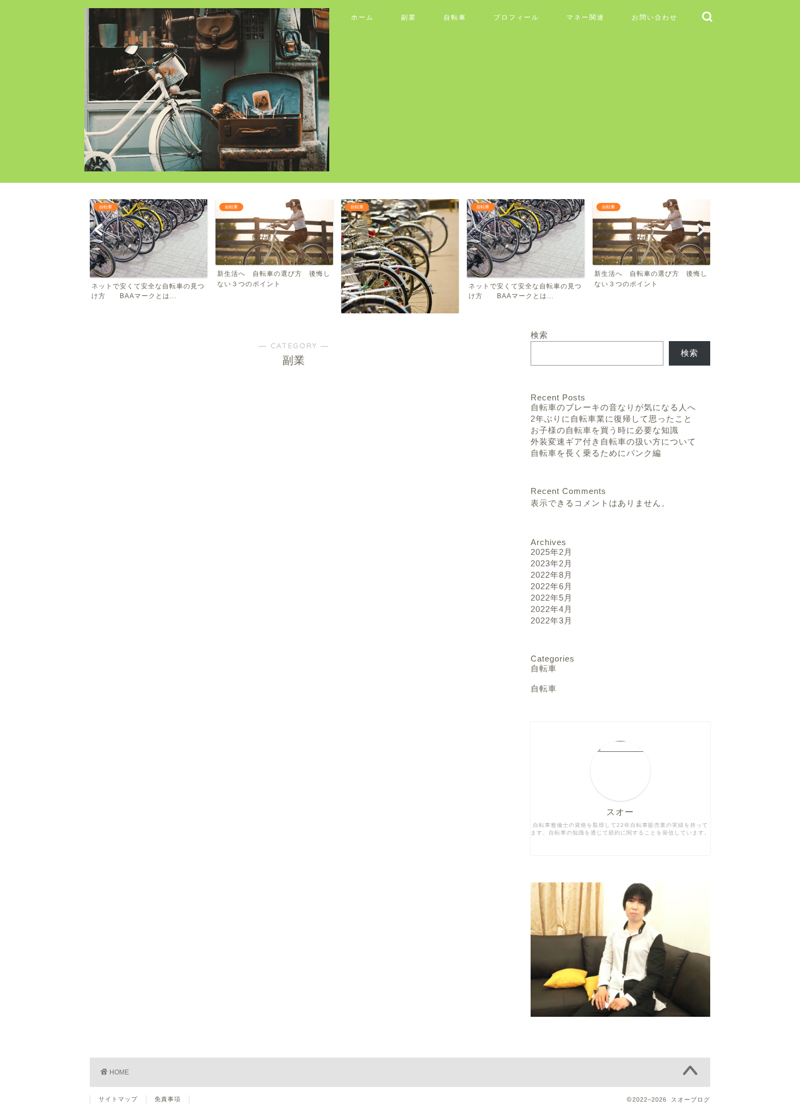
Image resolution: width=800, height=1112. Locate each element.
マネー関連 (586, 17)
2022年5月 (552, 597)
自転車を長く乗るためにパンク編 (596, 453)
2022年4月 (552, 609)
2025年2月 (552, 552)
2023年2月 (552, 563)
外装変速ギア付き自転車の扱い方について (613, 441)
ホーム (362, 17)
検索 (539, 334)
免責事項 (168, 1099)
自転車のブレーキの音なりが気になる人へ (613, 407)
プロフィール (516, 17)
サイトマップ (118, 1099)
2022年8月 (552, 574)
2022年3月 (552, 620)
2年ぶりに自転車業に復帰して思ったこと (611, 418)
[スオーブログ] (206, 166)
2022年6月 (552, 586)
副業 (408, 17)
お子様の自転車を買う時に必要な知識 (605, 430)
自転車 (455, 17)
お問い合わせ (655, 17)
